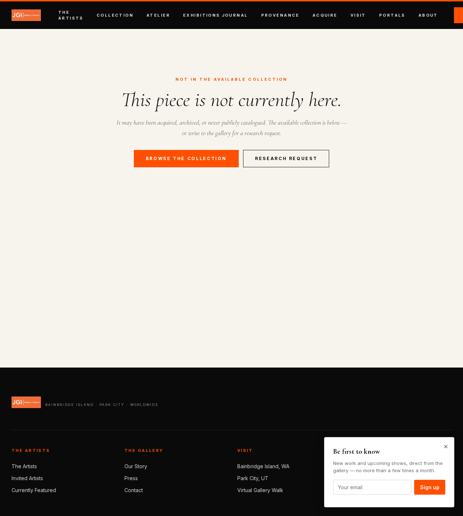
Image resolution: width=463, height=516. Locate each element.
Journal (235, 15)
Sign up (429, 487)
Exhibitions (201, 15)
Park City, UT (252, 478)
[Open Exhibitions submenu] (251, 15)
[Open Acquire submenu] (340, 15)
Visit (358, 15)
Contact (133, 490)
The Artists (24, 466)
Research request (286, 158)
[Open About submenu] (440, 15)
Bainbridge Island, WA (263, 466)
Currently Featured (34, 490)
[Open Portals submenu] (408, 15)
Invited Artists (27, 478)
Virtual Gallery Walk (260, 490)
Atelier (158, 15)
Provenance (280, 15)
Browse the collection (186, 158)
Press (131, 478)
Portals (392, 15)
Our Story (135, 466)
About (428, 15)
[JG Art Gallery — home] (26, 15)
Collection (115, 15)
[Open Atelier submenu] (172, 15)
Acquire (325, 15)
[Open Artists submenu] (86, 15)
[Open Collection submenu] (136, 15)
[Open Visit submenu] (369, 15)
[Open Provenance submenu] (302, 15)
